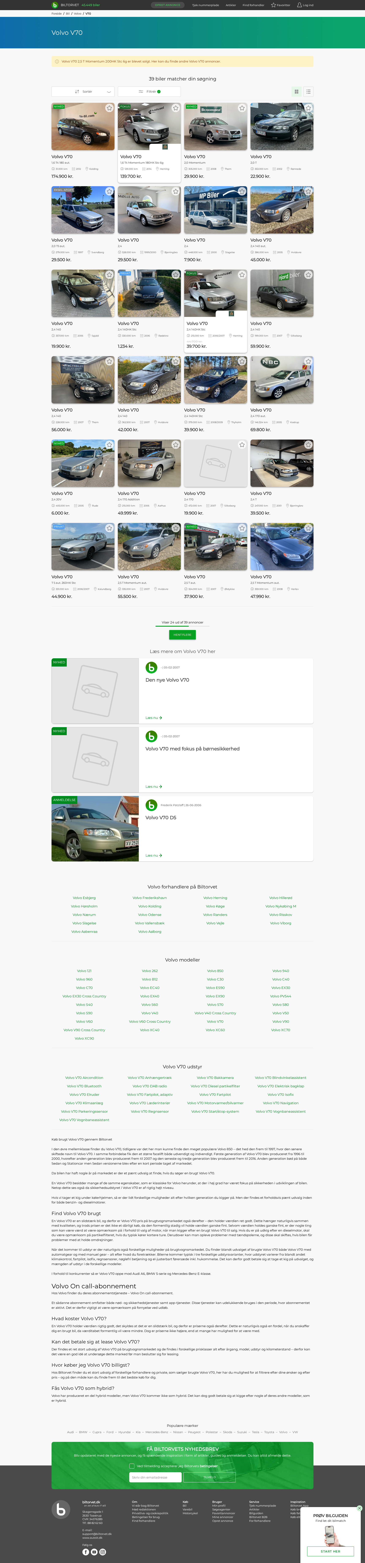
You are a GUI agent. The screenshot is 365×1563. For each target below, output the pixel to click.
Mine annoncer (222, 1517)
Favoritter (283, 5)
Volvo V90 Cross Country (84, 1030)
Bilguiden (256, 1513)
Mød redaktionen (144, 1509)
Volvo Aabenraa (84, 932)
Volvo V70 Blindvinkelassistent (280, 1078)
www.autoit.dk (92, 1537)
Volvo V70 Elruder (84, 1095)
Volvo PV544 (280, 996)
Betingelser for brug (146, 1517)
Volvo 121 (84, 971)
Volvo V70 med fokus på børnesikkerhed (193, 749)
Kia (138, 1432)
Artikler (231, 5)
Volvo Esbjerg (84, 898)
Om (134, 1501)
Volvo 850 (215, 971)
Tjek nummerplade (205, 5)
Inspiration (297, 1501)
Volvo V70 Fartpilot (215, 1095)
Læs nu (152, 718)
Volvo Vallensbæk (150, 923)
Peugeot (194, 1432)
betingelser (209, 1466)
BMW (83, 1432)
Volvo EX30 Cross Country (84, 996)
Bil (68, 13)
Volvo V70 (215, 1022)
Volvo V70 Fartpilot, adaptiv (150, 1095)
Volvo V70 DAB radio (150, 1086)
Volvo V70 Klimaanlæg (84, 1103)
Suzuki (242, 1432)
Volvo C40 (280, 979)
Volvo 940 (280, 971)
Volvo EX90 (215, 996)
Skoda (227, 1432)
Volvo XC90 (84, 1038)
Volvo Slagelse (84, 923)
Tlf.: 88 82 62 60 (92, 1523)
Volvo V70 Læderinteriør (149, 1103)
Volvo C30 (215, 979)
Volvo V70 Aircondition (84, 1078)
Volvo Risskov (280, 915)
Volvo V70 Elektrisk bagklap (280, 1086)
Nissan (178, 1432)
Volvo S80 (280, 1005)
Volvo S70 (215, 1005)
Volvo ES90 (215, 988)
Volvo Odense (149, 915)
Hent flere (182, 634)
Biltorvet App (299, 1505)
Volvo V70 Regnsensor (150, 1111)
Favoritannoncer (223, 1513)
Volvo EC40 (149, 988)
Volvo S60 (150, 1005)
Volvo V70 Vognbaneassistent (281, 1111)
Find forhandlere (143, 1520)
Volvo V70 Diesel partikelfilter (215, 1086)
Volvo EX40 (149, 996)
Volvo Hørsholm (84, 906)
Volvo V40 (150, 1013)
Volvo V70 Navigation (281, 1103)
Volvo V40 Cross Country (215, 1013)
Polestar (212, 1432)
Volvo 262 (150, 971)
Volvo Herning (215, 898)
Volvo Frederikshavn (150, 898)
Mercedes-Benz (157, 1432)
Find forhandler (253, 5)
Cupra (97, 1432)
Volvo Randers (215, 915)
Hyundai (124, 1432)
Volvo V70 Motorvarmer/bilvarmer (215, 1103)
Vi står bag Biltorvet (145, 1505)
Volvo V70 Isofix (281, 1095)
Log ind (308, 5)
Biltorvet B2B (258, 1517)
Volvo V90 (280, 1022)
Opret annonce (167, 5)
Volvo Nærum (84, 915)
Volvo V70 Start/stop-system (215, 1111)
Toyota (269, 1432)
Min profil (219, 1505)
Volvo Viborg (280, 923)
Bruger (217, 1501)
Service (254, 1501)
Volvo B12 (150, 979)
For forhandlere (260, 1520)
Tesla (255, 1432)
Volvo (77, 13)
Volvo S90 (84, 1013)
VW (295, 1432)
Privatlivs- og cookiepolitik (150, 1513)
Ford (109, 1432)
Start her (330, 1551)
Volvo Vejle (215, 923)
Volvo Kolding (149, 906)
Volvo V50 (280, 1013)
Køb (185, 1501)
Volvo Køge (215, 906)
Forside (57, 13)
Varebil (187, 1509)
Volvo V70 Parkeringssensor (84, 1111)
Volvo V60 (84, 1022)
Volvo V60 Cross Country (150, 1022)
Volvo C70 (84, 988)
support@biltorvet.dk (97, 1534)
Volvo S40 (84, 1005)
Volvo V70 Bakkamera (215, 1078)
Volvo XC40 (149, 1030)
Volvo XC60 (215, 1030)
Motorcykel (190, 1513)
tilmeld (209, 1477)
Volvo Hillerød (280, 898)
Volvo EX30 (280, 988)
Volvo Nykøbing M (281, 906)
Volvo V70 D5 (161, 817)
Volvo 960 (84, 979)
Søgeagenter (221, 1509)
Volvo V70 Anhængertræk (150, 1078)
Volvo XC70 (280, 1030)
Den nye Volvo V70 (167, 680)
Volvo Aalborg (149, 932)
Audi (70, 1432)
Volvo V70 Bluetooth (84, 1086)
